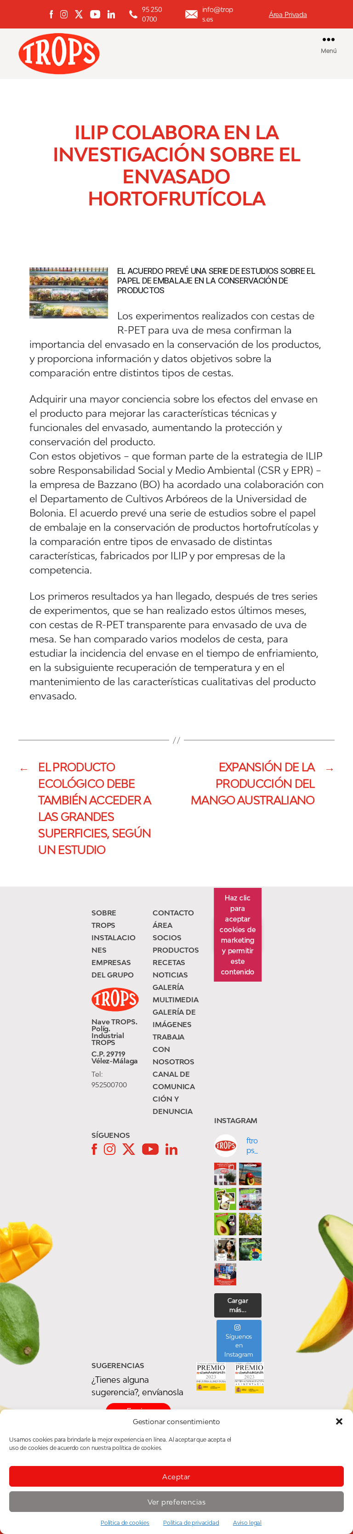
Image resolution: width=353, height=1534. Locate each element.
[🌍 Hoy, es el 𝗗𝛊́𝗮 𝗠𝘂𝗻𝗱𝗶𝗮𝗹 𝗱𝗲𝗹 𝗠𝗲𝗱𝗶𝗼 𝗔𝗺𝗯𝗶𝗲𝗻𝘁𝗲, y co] (250, 1249)
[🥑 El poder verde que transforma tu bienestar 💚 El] (225, 1224)
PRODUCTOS (176, 950)
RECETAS (169, 962)
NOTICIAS (170, 975)
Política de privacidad (191, 1522)
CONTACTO (173, 913)
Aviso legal (247, 1522)
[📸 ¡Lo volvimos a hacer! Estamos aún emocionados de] (250, 1199)
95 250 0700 (152, 14)
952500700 (109, 1084)
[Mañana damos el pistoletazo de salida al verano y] (225, 1199)
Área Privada (288, 14)
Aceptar (176, 1476)
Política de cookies (125, 1522)
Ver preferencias (177, 1502)
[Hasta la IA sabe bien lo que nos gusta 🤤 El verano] (250, 1174)
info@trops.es (217, 14)
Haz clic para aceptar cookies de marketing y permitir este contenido (238, 935)
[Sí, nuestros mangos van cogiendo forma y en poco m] (250, 1224)
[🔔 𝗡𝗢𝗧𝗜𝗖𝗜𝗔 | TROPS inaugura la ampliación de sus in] (225, 1174)
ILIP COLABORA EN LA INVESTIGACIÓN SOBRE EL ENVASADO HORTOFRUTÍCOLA (177, 165)
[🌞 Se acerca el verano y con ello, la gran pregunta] (225, 1249)
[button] (339, 1421)
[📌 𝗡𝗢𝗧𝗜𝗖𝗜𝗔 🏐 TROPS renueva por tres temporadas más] (225, 1274)
